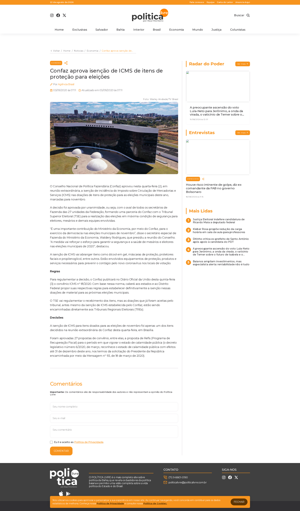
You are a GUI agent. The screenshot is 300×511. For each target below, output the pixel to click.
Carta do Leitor (225, 2)
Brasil (157, 29)
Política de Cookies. (155, 503)
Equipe (210, 2)
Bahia (120, 29)
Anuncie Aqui (242, 2)
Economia (176, 29)
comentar (61, 450)
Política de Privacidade (88, 442)
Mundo (197, 29)
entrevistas (193, 179)
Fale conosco (197, 2)
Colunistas (237, 29)
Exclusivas (79, 29)
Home (59, 29)
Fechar (239, 501)
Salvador (101, 29)
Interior (138, 29)
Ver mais (241, 64)
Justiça (216, 29)
